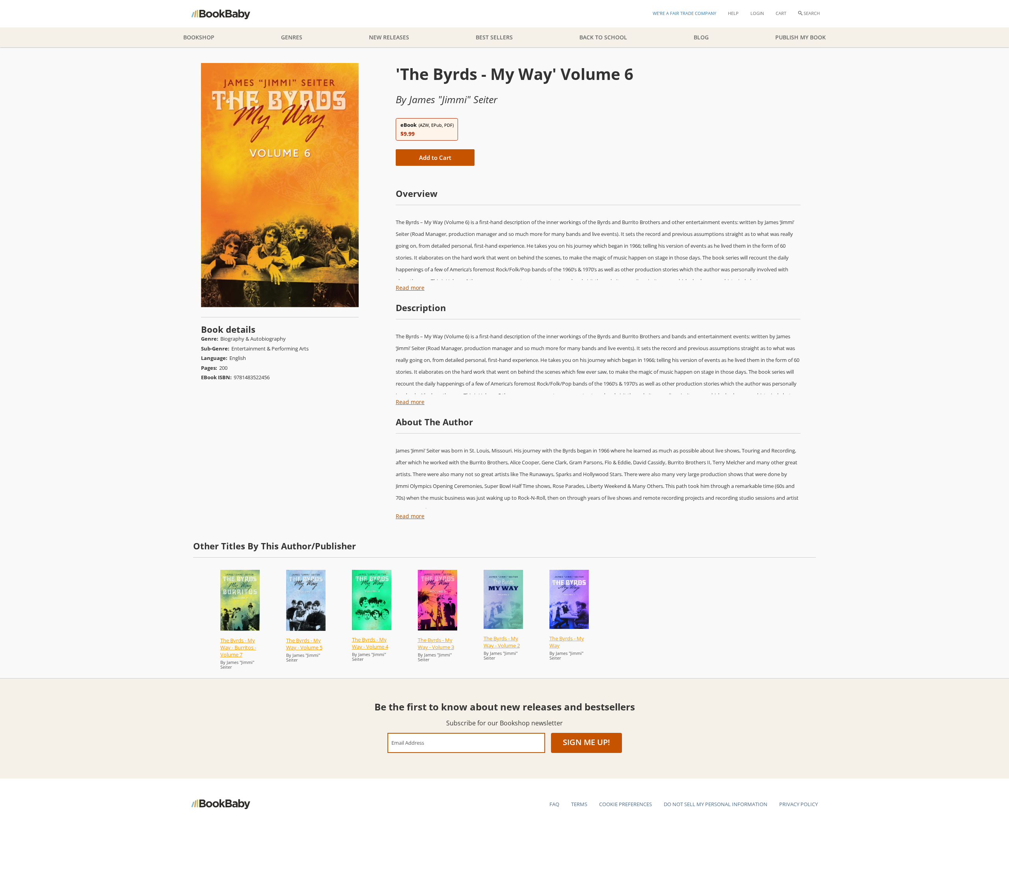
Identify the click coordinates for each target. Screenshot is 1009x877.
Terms (579, 804)
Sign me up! (586, 742)
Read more (410, 287)
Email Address (407, 742)
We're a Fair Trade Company (684, 13)
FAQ (554, 804)
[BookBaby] (227, 14)
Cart (781, 13)
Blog (701, 37)
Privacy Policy (798, 804)
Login (757, 13)
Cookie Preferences (625, 804)
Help (733, 13)
